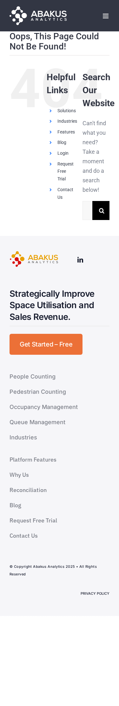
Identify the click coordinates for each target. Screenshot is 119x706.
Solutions (66, 110)
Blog (61, 142)
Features (66, 131)
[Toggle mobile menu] (106, 16)
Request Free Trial (65, 171)
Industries (67, 121)
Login (63, 153)
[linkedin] (80, 259)
